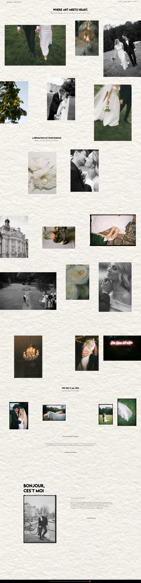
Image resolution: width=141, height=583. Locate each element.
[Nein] (139, 581)
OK (89, 581)
